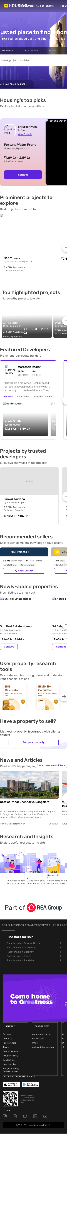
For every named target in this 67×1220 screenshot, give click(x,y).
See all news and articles (51, 765)
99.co (35, 1043)
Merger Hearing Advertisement (11, 1070)
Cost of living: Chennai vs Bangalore (24, 802)
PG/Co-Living (31, 50)
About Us (7, 1038)
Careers (7, 1034)
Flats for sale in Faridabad (20, 960)
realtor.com (38, 1038)
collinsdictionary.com (43, 1047)
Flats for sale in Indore (18, 956)
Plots (52, 50)
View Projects (25, 134)
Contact (23, 174)
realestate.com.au (41, 1034)
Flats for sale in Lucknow (20, 951)
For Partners (9, 1043)
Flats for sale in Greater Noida (23, 943)
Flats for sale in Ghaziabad (21, 947)
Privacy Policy (10, 1055)
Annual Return (10, 1051)
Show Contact (25, 570)
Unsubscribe (9, 1064)
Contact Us (8, 1060)
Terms (6, 1047)
